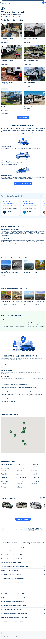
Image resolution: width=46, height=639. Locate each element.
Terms (17, 636)
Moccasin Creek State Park (36, 394)
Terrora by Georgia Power (8, 394)
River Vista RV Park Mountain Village (23, 391)
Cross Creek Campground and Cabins (27, 387)
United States (8, 16)
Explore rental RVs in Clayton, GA (23, 183)
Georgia (14, 16)
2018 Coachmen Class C (8, 203)
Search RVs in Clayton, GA (23, 519)
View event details (5, 235)
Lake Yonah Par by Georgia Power (25, 398)
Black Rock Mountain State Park (9, 387)
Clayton (19, 16)
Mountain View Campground (8, 401)
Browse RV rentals (23, 117)
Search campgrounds (5, 405)
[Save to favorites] (21, 24)
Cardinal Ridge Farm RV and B (8, 398)
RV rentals (3, 16)
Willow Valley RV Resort (7, 391)
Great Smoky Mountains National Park (5, 272)
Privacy (21, 636)
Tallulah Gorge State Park (22, 394)
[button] (24, 432)
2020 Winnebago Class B (29, 203)
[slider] (5, 40)
